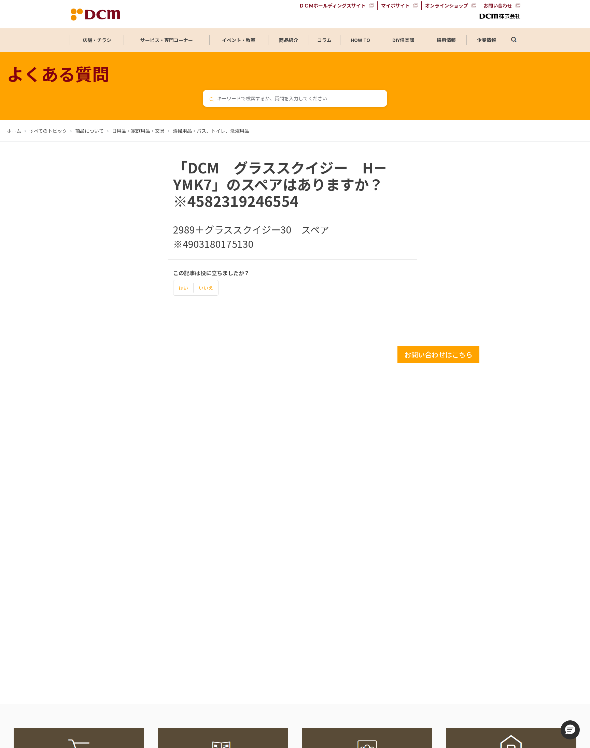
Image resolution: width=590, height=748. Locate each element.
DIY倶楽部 (403, 40)
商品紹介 (288, 40)
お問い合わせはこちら (438, 354)
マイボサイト (395, 5)
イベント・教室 (238, 40)
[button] (570, 729)
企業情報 (486, 40)
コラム (324, 40)
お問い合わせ (497, 5)
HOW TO (360, 40)
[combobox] (295, 98)
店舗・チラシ (97, 40)
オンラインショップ (446, 5)
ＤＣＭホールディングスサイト (332, 5)
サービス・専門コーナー (166, 40)
